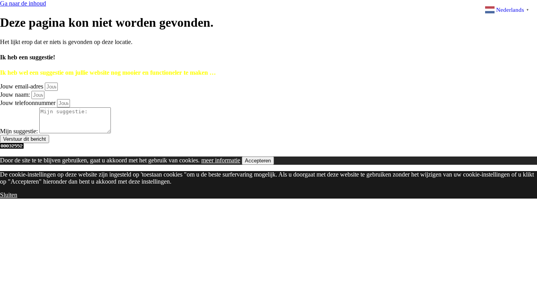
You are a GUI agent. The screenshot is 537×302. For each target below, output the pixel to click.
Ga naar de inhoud (23, 3)
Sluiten (8, 195)
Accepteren (258, 161)
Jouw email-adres (22, 86)
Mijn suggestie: (19, 131)
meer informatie (220, 160)
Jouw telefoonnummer (28, 102)
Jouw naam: (15, 94)
